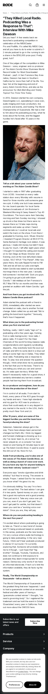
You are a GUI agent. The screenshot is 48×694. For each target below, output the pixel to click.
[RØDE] (8, 5)
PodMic (14, 46)
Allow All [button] (32, 685)
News (5, 13)
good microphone (16, 495)
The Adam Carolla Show (17, 69)
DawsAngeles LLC (11, 101)
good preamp (38, 495)
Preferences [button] (14, 685)
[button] (37, 4)
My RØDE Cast (35, 46)
